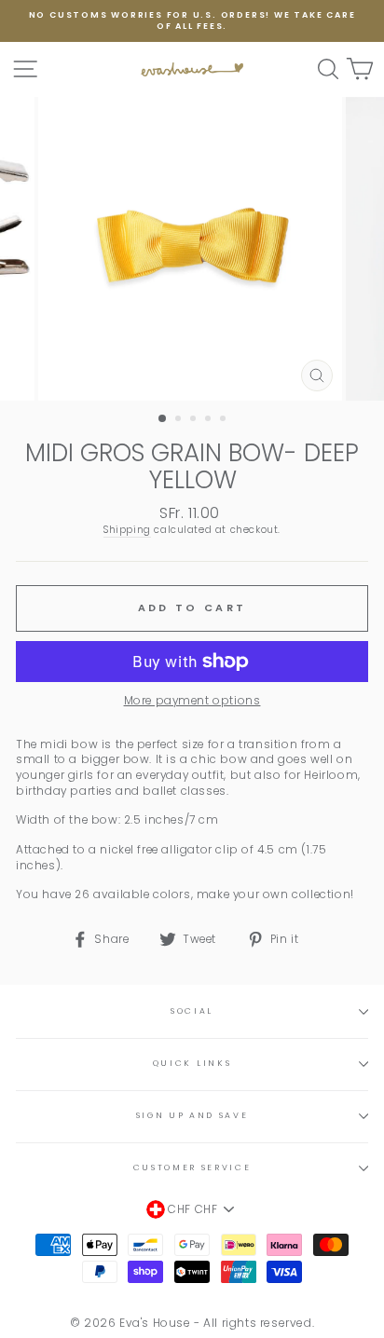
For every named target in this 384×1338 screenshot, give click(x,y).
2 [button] (180, 420)
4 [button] (209, 420)
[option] (192, 21)
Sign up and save (192, 1115)
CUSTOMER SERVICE (192, 1167)
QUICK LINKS (192, 1063)
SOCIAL (192, 1011)
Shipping (127, 530)
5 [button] (224, 420)
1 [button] (163, 419)
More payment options (192, 700)
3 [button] (194, 420)
